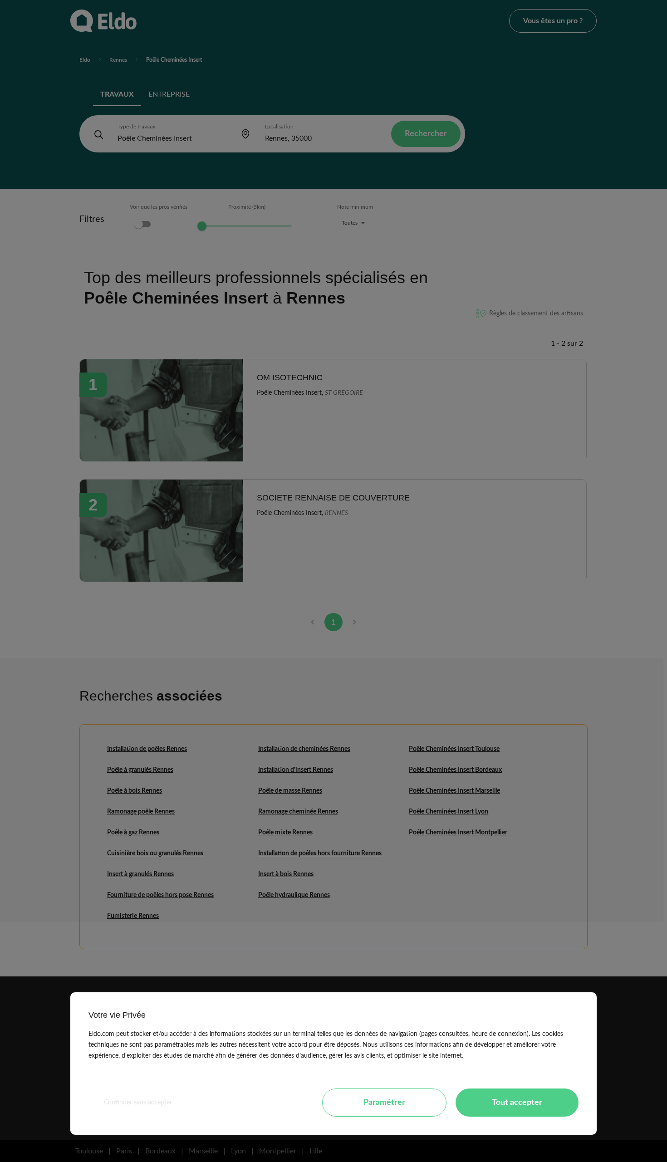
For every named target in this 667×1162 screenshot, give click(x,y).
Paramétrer (384, 1102)
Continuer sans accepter (138, 1102)
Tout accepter (517, 1102)
